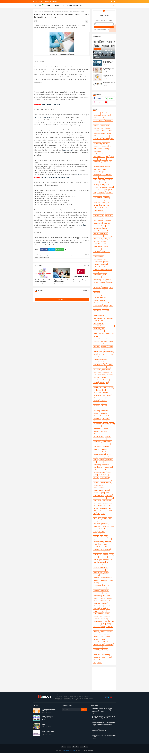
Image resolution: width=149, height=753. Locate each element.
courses (78, 174)
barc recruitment (97, 151)
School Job (96, 580)
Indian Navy (103, 377)
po (108, 534)
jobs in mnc (96, 410)
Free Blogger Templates (69, 750)
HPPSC (95, 354)
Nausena (99, 503)
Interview (96, 382)
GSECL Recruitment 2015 (103, 343)
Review (101, 557)
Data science (100, 220)
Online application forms (99, 521)
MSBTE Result (109, 495)
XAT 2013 (99, 662)
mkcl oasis (96, 477)
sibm (104, 585)
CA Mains (96, 177)
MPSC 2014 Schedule (98, 485)
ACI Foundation (97, 117)
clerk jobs (96, 207)
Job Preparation (97, 395)
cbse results (100, 189)
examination (105, 287)
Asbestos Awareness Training (100, 141)
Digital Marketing (97, 228)
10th (95, 112)
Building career (97, 169)
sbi (107, 562)
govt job (95, 333)
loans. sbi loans (97, 446)
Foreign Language (98, 305)
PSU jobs (105, 544)
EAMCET (104, 243)
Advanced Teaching (105, 125)
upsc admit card (97, 641)
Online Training (97, 523)
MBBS (95, 467)
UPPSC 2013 (106, 634)
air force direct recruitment (99, 133)
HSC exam (105, 354)
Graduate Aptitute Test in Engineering (102, 338)
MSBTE (107, 492)
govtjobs (107, 333)
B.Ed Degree (105, 146)
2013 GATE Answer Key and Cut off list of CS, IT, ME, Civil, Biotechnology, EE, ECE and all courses (108, 63)
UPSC (62, 5)
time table (111, 621)
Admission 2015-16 (107, 123)
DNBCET (100, 238)
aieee (102, 128)
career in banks (109, 179)
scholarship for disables (106, 577)
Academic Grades (106, 115)
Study (108, 608)
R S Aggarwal (108, 546)
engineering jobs (97, 274)
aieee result (96, 130)
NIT (98, 513)
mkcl (111, 474)
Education (106, 246)
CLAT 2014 (102, 205)
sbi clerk (109, 569)
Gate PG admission (98, 318)
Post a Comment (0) (62, 299)
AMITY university (97, 135)
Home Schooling (101, 349)
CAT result (96, 187)
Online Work (105, 523)
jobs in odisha (104, 413)
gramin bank (104, 341)
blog (81, 5)
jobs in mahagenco (98, 408)
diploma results (105, 230)
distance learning (108, 236)
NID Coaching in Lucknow (48, 724)
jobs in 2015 (103, 400)
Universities (96, 631)
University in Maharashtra (106, 631)
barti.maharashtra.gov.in (99, 156)
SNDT (109, 585)
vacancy (103, 657)
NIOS (95, 513)
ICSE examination (101, 367)
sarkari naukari (101, 562)
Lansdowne (96, 439)
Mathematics (109, 459)
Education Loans (105, 251)
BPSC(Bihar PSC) (97, 161)
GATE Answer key (104, 308)
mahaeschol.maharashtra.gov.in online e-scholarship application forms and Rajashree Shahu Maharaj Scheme (103, 710)
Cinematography (104, 200)
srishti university (97, 595)
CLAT (108, 202)
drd (109, 238)
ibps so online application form (100, 359)
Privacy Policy (48, 1)
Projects (95, 544)
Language (107, 436)
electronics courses (98, 261)
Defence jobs (108, 220)
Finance (110, 302)
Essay (112, 277)
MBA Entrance (108, 462)
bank (95, 148)
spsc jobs (96, 593)
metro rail (109, 472)
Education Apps (97, 248)
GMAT (103, 328)
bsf (110, 161)
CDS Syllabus (109, 192)
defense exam (107, 223)
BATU (107, 156)
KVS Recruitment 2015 (98, 436)
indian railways (105, 379)
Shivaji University (97, 585)
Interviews (102, 382)
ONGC (110, 518)
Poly (102, 536)
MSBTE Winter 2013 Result (99, 498)
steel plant (104, 603)
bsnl (95, 164)
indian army (96, 377)
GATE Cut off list (97, 310)
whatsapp (111, 98)
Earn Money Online (98, 246)
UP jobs (95, 634)
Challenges (106, 197)
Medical (100, 467)
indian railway (97, 379)
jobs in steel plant (104, 421)
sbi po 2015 (96, 575)
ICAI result (110, 364)
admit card (96, 125)
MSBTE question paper (99, 495)
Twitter (52, 249)
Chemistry (96, 200)
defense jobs (96, 225)
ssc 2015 (95, 598)
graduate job (96, 341)
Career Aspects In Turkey (79, 280)
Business (104, 169)
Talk (101, 616)
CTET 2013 (100, 218)
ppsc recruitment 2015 (99, 539)
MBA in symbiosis (105, 464)
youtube (111, 102)
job (104, 390)
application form (97, 138)
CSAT (102, 215)
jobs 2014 (96, 397)
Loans (108, 444)
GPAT (113, 333)
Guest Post (54, 1)
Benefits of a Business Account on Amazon (49, 710)
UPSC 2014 (96, 639)
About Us (35, 1)
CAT (109, 182)
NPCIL (95, 518)
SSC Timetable (103, 600)
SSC (104, 595)
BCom (112, 156)
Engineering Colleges (108, 266)
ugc (98, 629)
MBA (95, 462)
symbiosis (96, 616)
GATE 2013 (96, 308)
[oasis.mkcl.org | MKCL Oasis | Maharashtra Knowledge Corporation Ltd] (97, 77)
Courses (108, 212)
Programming (108, 541)
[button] (113, 5)
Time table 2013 (97, 623)
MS (103, 492)
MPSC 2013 (109, 480)
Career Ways (48, 244)
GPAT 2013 (96, 336)
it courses (96, 387)
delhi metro (109, 225)
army (112, 138)
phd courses (101, 531)
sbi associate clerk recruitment (100, 567)
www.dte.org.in (108, 659)
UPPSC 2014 (96, 636)
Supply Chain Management (100, 611)
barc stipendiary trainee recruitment (101, 153)
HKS (95, 349)
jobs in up (105, 423)
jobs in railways (97, 418)
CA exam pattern (97, 174)
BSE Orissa (105, 161)
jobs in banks (96, 405)
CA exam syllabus (107, 174)
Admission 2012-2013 (98, 120)
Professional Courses (98, 541)
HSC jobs (111, 354)
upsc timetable (97, 654)
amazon (109, 133)
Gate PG (104, 313)
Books (104, 159)
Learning (110, 439)
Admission (104, 117)
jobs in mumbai (104, 410)
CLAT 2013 (96, 205)
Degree (103, 225)
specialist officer (104, 590)
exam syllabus (97, 287)
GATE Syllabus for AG (98, 325)
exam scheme (104, 284)
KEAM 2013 (105, 428)
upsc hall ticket (109, 644)
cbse (95, 189)
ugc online (103, 629)
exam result (96, 284)
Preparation (108, 539)
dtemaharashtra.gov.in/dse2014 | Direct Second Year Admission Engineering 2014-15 (109, 85)
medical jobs (105, 469)
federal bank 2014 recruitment (100, 295)
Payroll (100, 528)
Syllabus (107, 613)
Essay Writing (97, 279)
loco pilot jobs (106, 446)
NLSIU (103, 513)
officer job (104, 518)
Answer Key (105, 135)
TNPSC (108, 623)
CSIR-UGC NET (108, 215)
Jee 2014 (105, 387)
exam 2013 (108, 279)
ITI (100, 387)
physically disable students (100, 534)
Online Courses (110, 521)
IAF (94, 356)
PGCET (95, 531)
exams (111, 287)
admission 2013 (108, 120)
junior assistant (97, 426)
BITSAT (95, 159)
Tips (104, 623)
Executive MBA (104, 290)
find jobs (82, 225)
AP (111, 135)
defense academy (98, 223)
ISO (112, 385)
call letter (108, 177)
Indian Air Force (101, 374)
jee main (111, 387)
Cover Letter (96, 215)
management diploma (106, 456)
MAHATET (109, 454)
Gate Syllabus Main (109, 325)
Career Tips (96, 182)
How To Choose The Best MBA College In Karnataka (43, 280)
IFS (94, 369)
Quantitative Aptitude (98, 546)
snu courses (96, 590)
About (69, 746)
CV (112, 218)
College (108, 207)
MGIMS (95, 474)
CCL (106, 189)
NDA (105, 505)
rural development (104, 559)
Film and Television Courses (100, 302)
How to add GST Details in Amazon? (48, 732)
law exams (103, 439)
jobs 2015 (102, 397)
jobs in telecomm (97, 423)
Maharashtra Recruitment (99, 454)
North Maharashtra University (100, 516)
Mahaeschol (104, 449)
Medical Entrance (108, 467)
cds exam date (101, 192)
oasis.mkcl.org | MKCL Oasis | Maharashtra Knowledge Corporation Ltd (108, 77)
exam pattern (110, 282)
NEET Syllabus (103, 508)
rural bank (96, 559)
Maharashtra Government (106, 451)
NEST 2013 (96, 510)
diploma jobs (96, 230)
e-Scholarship (97, 243)
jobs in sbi (96, 421)
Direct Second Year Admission (100, 233)
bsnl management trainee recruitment (102, 166)
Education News (97, 254)
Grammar (111, 341)
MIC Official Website (103, 474)
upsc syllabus (97, 652)
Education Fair (97, 251)
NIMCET (110, 510)
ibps (102, 356)
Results (111, 554)
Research (40, 11)
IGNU (95, 372)
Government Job (109, 331)
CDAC (110, 189)
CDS (95, 192)
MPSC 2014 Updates (98, 490)
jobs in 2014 (96, 400)
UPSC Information (97, 647)
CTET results (107, 218)
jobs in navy (96, 413)
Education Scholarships (108, 254)
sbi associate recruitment (99, 569)
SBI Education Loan (98, 572)
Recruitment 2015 (97, 554)
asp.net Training (97, 143)
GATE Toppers (97, 328)
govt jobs (101, 333)
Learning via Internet (106, 441)
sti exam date (107, 605)
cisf (110, 200)
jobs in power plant (98, 415)
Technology (104, 618)
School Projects (104, 580)
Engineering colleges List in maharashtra (103, 269)
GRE (95, 343)
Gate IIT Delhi (106, 310)
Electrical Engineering (98, 256)
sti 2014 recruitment (98, 605)
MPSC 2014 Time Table (99, 487)
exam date (102, 282)
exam (103, 279)
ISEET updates (103, 385)
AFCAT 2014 (96, 128)
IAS (98, 356)
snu (108, 587)
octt (99, 518)
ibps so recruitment (98, 364)
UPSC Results (104, 649)
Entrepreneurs (105, 277)
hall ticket (110, 346)
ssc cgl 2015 (102, 598)
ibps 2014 (107, 356)
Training (103, 626)
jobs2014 (112, 423)
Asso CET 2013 (106, 143)
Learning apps (97, 441)
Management (96, 456)
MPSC (104, 480)
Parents (95, 528)
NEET (109, 505)
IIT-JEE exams (106, 372)
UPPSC (100, 634)
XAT (94, 662)
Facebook (44, 249)
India (95, 374)
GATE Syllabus (104, 320)
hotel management (108, 351)
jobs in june (104, 405)
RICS (106, 557)
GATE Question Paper (108, 318)
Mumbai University (107, 500)
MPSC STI (107, 490)
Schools (111, 580)
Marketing (102, 459)
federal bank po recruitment (100, 300)
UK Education (111, 629)
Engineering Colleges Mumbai (100, 272)
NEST (110, 508)
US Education (97, 657)
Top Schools (96, 626)
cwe (95, 220)
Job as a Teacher (97, 392)
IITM (112, 372)
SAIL (112, 559)
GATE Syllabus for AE (98, 323)
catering (111, 187)
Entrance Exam (55, 5)
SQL (101, 593)
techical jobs (96, 618)
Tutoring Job (109, 626)
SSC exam (109, 598)
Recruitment (104, 552)
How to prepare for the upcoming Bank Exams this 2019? (48, 718)
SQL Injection (107, 593)
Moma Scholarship (104, 477)
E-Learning (103, 241)
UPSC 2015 (102, 639)
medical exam (97, 469)
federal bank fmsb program (100, 297)
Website (95, 659)
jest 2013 (99, 390)
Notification (111, 516)
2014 (99, 112)
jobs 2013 (109, 395)
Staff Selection (97, 603)
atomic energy (97, 146)
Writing (101, 659)
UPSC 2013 (108, 636)
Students (103, 608)
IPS (107, 382)
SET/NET (96, 582)
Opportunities (56, 244)
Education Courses (107, 248)
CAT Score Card (103, 187)
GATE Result (96, 320)
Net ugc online (103, 510)
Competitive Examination (99, 212)
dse (94, 241)
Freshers (106, 305)
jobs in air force (97, 403)
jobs (104, 395)
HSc (99, 354)
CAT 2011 (96, 184)
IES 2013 (109, 367)
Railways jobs (97, 552)
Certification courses (102, 195)
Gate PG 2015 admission (99, 315)
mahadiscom (96, 449)
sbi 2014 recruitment (98, 564)
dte (98, 241)
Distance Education (98, 236)
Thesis (105, 621)
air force (110, 130)
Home (48, 5)
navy (95, 505)
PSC (100, 544)
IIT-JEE (99, 372)
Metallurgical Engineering (99, 472)
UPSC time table (105, 652)
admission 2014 (97, 123)
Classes (103, 202)
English (104, 274)
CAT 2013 (102, 184)
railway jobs (96, 549)
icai (105, 364)
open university (97, 526)
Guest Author (96, 346)
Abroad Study (97, 115)
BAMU (111, 146)
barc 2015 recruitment (103, 148)
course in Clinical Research (44, 117)
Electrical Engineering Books (100, 259)
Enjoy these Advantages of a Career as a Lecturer (61, 280)
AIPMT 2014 (103, 130)
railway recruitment (105, 549)
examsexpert (96, 290)
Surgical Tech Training (98, 613)
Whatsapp (60, 249)
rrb (109, 557)
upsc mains (105, 647)
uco (94, 629)
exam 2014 (96, 282)
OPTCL (112, 526)
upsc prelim (96, 649)
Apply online (106, 138)
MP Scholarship (97, 480)
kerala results (104, 431)
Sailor (95, 562)
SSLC (110, 600)
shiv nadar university (104, 582)
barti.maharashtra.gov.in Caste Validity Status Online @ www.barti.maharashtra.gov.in (103, 723)
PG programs (107, 528)
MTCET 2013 (110, 498)
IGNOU (98, 369)
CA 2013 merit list (97, 171)
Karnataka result (97, 428)
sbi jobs (106, 572)
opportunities (67, 150)
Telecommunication (98, 621)
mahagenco (96, 451)
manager (96, 459)
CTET (95, 218)
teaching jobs (107, 616)
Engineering (104, 264)
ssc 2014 (108, 595)
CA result (102, 177)
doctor (105, 238)
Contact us (40, 1)
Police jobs (96, 536)
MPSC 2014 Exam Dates (106, 482)
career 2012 (101, 179)
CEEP (95, 195)
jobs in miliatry (107, 408)
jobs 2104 (108, 397)
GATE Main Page (97, 313)
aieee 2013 (107, 128)
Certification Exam (98, 197)
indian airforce (110, 374)
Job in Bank (105, 392)
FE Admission (97, 292)
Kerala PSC (96, 431)
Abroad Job (104, 112)
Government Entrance (98, 331)
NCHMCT (100, 505)
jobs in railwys (106, 418)
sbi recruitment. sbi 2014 (106, 575)
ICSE (95, 367)
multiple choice (97, 500)
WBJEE (109, 657)
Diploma (105, 228)
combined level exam (98, 210)
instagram (99, 102)
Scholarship (96, 577)
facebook (99, 98)
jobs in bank (105, 403)
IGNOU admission (106, 369)
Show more (86, 265)
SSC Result (96, 600)
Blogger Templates (88, 750)
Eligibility (106, 261)
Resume (95, 557)
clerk (108, 205)
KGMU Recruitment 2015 (99, 433)
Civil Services (97, 202)
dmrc (95, 238)
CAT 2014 (108, 184)
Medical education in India (49, 243)
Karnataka (104, 426)
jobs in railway (107, 415)
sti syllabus (96, 608)
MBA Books (100, 462)
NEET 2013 (96, 508)
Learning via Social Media (99, 444)
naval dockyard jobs (107, 503)
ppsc (106, 536)
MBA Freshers (97, 464)
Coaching (75, 5)
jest (94, 390)
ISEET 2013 (96, 385)
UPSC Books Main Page (99, 644)
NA (94, 503)
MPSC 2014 (96, 482)
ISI (109, 385)
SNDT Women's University (99, 587)
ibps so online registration (99, 361)
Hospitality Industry (98, 351)
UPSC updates (105, 654)
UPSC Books (105, 641)
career (41, 244)
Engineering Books (98, 266)
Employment (68, 5)
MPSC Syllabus (97, 492)
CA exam (105, 171)
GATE (111, 305)
